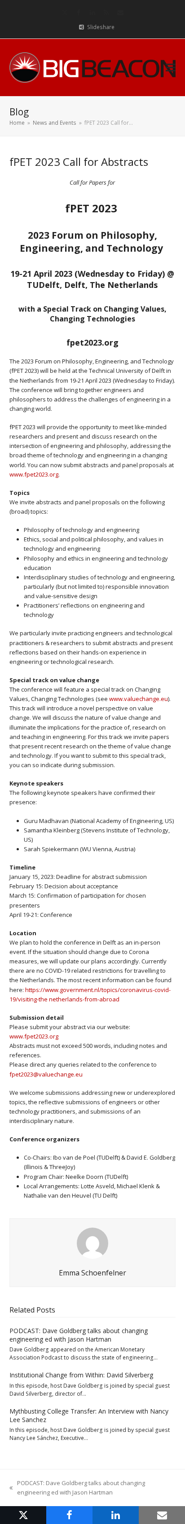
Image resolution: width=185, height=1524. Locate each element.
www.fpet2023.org (33, 474)
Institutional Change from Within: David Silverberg (81, 1375)
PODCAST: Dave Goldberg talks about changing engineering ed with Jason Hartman (78, 1334)
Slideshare (101, 27)
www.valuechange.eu (138, 699)
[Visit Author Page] (92, 1242)
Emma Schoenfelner (92, 1273)
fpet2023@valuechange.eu (46, 1074)
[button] (171, 67)
